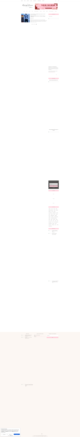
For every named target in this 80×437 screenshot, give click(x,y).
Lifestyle (54, 219)
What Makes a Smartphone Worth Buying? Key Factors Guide (55, 231)
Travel (57, 224)
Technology (53, 224)
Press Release (50, 223)
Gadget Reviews (52, 215)
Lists (49, 220)
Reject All (10, 434)
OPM (55, 220)
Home (49, 219)
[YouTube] (54, 0)
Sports (55, 223)
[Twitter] (51, 0)
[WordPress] (55, 75)
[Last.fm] (58, 75)
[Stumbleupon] (52, 75)
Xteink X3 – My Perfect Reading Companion (54, 233)
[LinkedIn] (55, 74)
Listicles (56, 219)
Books (52, 234)
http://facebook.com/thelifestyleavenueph (41, 336)
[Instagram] (52, 0)
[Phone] (57, 0)
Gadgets (56, 215)
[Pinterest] (55, 0)
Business (50, 211)
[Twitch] (53, 0)
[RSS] (58, 74)
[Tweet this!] (32, 24)
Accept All (17, 434)
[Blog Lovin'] (53, 74)
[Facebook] (50, 0)
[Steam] (51, 75)
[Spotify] (50, 75)
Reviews (53, 223)
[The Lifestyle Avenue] (27, 5)
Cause (52, 211)
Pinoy (57, 220)
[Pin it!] (33, 24)
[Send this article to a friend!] (36, 24)
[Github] (56, 75)
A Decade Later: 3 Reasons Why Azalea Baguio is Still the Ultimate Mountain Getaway (55, 281)
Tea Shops (50, 224)
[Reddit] (57, 74)
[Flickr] (54, 74)
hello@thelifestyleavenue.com (51, 72)
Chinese (54, 211)
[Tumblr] (54, 75)
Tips (55, 224)
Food (49, 215)
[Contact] (56, 0)
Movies (51, 220)
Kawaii (51, 219)
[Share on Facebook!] (31, 24)
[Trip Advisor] (53, 75)
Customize (4, 434)
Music (53, 220)
